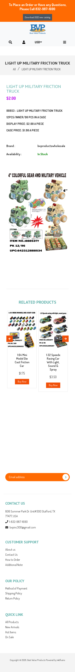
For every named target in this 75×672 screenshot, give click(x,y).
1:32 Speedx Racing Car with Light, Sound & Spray (53, 362)
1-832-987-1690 (18, 522)
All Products (12, 622)
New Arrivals (12, 627)
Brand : (10, 146)
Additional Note (14, 565)
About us (10, 549)
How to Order (12, 560)
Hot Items (10, 632)
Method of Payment (16, 588)
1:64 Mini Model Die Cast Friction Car (22, 360)
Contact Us (11, 554)
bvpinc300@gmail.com (23, 527)
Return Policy (12, 598)
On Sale (9, 637)
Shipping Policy (13, 593)
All (14, 69)
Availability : (14, 154)
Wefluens (61, 660)
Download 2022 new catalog (37, 17)
